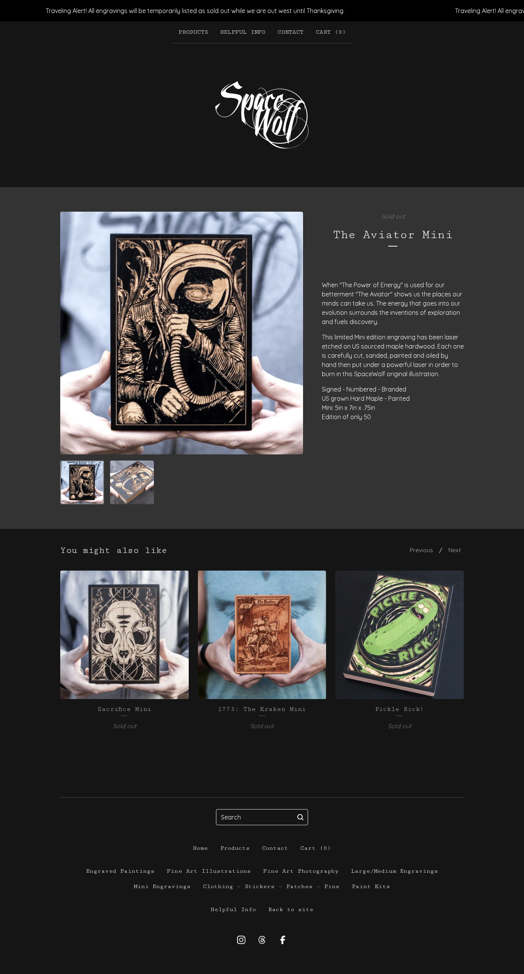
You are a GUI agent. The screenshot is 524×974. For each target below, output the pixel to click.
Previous (421, 550)
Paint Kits (371, 886)
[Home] (262, 115)
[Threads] (262, 940)
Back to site (290, 909)
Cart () (331, 32)
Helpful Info (242, 32)
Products (193, 32)
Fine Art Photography (301, 871)
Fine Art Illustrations (209, 871)
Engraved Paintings (120, 871)
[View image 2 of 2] (132, 482)
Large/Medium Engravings (394, 871)
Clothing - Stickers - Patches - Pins (271, 886)
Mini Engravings (162, 886)
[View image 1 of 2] (82, 482)
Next (454, 550)
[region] (262, 10)
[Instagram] (241, 940)
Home (200, 848)
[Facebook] (282, 940)
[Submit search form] (300, 817)
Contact (290, 32)
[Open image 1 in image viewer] (181, 333)
